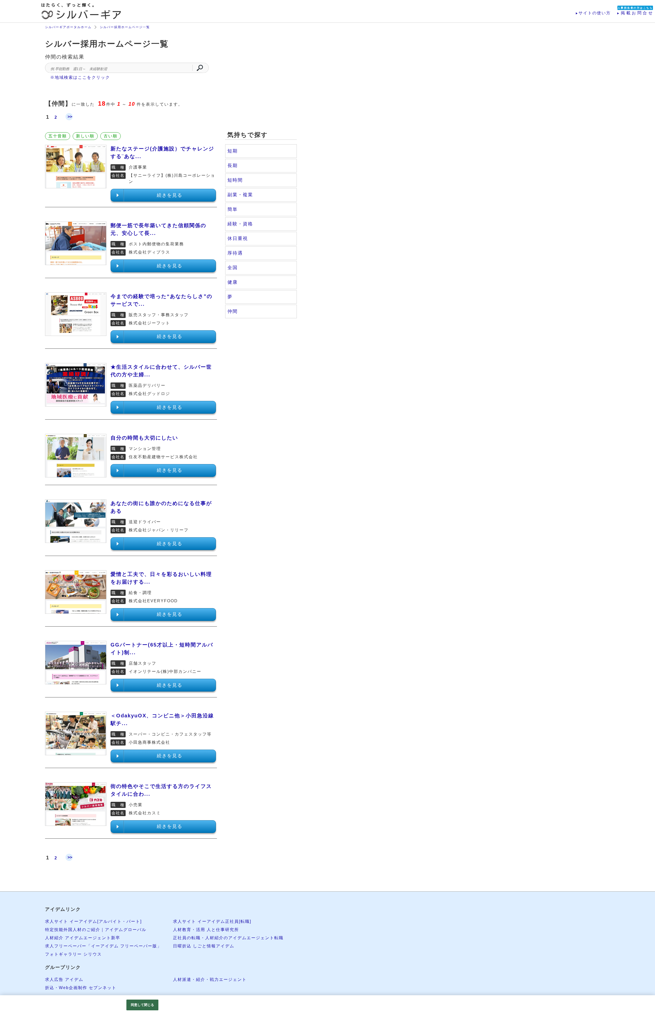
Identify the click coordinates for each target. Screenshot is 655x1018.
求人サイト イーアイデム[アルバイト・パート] (93, 921)
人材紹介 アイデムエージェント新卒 (82, 938)
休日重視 (237, 238)
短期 (232, 151)
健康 (232, 282)
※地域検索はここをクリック (80, 77)
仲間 (232, 311)
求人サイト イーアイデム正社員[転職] (212, 921)
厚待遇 (235, 253)
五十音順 (57, 136)
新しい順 (85, 136)
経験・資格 (240, 223)
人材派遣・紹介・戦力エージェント (210, 979)
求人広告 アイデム (64, 979)
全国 (232, 267)
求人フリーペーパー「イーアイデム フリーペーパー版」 (103, 946)
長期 (232, 165)
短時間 (235, 180)
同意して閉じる (142, 1005)
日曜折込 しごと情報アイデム (203, 946)
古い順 (110, 136)
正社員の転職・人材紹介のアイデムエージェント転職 (228, 938)
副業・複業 (240, 194)
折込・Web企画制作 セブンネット (80, 988)
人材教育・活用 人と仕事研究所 (206, 929)
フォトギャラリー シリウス (73, 954)
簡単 (232, 209)
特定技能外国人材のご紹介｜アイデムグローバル (95, 929)
